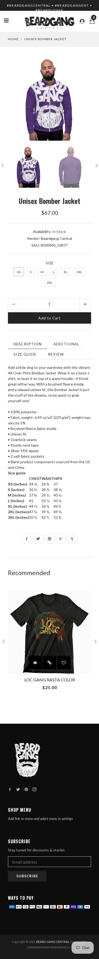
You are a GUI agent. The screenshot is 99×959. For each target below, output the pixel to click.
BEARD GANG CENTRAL (52, 941)
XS (19, 272)
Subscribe (27, 876)
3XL (49, 283)
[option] (49, 99)
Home (13, 39)
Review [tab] (56, 354)
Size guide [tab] (24, 354)
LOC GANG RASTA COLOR (49, 679)
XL (65, 272)
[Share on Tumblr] (72, 538)
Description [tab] (27, 344)
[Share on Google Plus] (61, 538)
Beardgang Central (56, 238)
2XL (79, 272)
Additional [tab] (66, 344)
